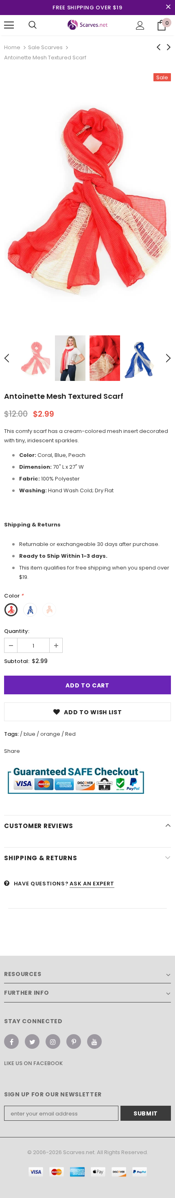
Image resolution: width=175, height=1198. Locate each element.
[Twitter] (32, 1041)
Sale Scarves (45, 47)
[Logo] (87, 25)
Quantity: (16, 631)
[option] (87, 198)
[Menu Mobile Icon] (9, 25)
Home (12, 47)
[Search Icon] (32, 25)
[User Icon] (140, 25)
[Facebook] (11, 1041)
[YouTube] (94, 1041)
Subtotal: (16, 661)
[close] (168, 7)
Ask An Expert (92, 883)
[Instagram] (53, 1041)
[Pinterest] (73, 1041)
